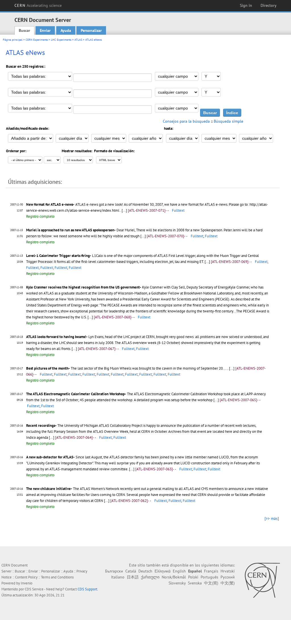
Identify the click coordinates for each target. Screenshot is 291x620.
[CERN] (262, 580)
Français (211, 571)
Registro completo (40, 216)
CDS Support (87, 589)
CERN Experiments (37, 40)
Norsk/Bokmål (174, 577)
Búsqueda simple (228, 121)
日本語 (133, 577)
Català (130, 571)
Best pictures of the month (47, 368)
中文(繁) (228, 583)
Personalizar (91, 30)
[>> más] (272, 518)
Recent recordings (40, 425)
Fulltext (178, 210)
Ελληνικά (163, 571)
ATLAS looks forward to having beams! (56, 336)
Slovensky (177, 583)
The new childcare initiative (48, 488)
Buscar (24, 30)
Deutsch (145, 571)
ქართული (150, 577)
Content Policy (26, 577)
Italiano (117, 577)
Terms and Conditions (57, 577)
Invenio (26, 583)
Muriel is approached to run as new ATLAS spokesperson (70, 230)
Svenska (195, 583)
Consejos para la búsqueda (186, 121)
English (179, 571)
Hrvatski (228, 571)
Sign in (246, 5)
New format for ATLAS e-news (49, 204)
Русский (228, 577)
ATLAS (78, 40)
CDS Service (34, 589)
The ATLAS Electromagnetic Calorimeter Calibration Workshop (75, 394)
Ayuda (66, 30)
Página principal (12, 40)
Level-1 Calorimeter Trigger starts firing (58, 255)
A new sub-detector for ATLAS (49, 457)
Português (209, 577)
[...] (125, 210)
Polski (193, 577)
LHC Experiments (61, 40)
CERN (38, 5)
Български (114, 571)
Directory (269, 5)
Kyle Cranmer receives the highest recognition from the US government (83, 287)
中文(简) (211, 583)
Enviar (45, 30)
